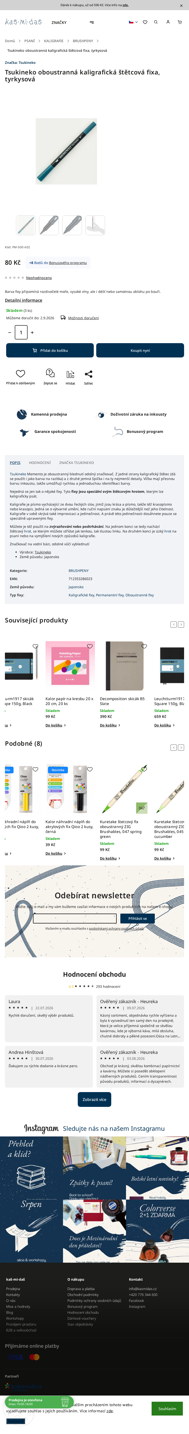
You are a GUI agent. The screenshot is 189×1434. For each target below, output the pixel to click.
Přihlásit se (137, 918)
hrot (27, 531)
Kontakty (13, 1294)
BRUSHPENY (79, 570)
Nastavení (15, 1421)
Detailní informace (23, 300)
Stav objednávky (80, 1324)
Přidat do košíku (54, 350)
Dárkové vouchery (81, 1318)
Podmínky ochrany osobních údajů (94, 1300)
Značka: (20, 62)
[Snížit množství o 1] (9, 332)
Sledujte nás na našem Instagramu (114, 1128)
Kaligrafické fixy (81, 595)
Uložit (83, 392)
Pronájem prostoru (21, 1324)
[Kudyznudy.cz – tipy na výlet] (94, 1387)
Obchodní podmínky (83, 1294)
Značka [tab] (76, 462)
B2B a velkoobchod (21, 1330)
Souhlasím (167, 1408)
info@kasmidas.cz (143, 1288)
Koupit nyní (140, 350)
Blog (9, 1312)
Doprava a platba (81, 1288)
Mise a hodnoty (18, 1306)
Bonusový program (82, 1306)
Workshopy (15, 1318)
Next (182, 624)
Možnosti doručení (83, 318)
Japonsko (76, 586)
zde (110, 1410)
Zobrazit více (94, 1099)
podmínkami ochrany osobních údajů (116, 928)
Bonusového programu (68, 262)
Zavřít (86, 397)
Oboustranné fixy (140, 595)
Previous (174, 624)
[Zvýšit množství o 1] (32, 332)
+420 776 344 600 (143, 1294)
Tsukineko (18, 474)
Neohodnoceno (39, 278)
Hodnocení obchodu (94, 974)
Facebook (136, 1300)
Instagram (137, 1306)
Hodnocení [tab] (40, 462)
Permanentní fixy (110, 595)
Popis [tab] (15, 462)
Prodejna (13, 1288)
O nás (11, 1300)
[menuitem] (61, 22)
